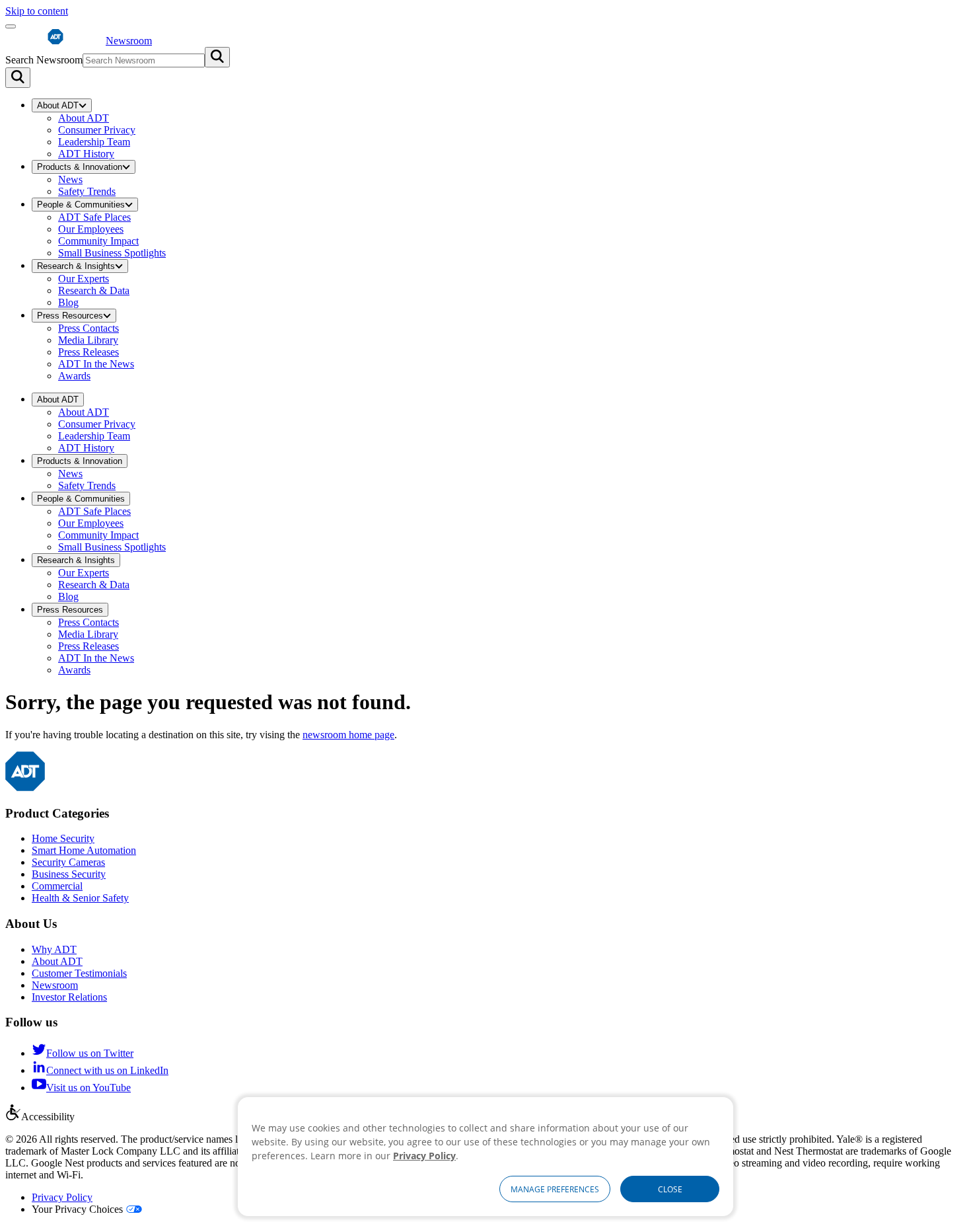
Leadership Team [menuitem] (94, 141)
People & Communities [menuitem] (81, 205)
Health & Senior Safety (80, 897)
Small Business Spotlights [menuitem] (112, 252)
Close (670, 1189)
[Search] (17, 77)
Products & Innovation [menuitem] (79, 167)
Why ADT (54, 949)
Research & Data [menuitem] (93, 290)
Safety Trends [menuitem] (87, 191)
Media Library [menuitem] (88, 340)
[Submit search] (217, 57)
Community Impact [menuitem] (98, 241)
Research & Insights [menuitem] (76, 266)
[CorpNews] (25, 787)
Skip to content (36, 11)
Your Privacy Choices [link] (77, 1209)
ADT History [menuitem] (86, 153)
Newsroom (55, 985)
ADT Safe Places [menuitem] (94, 217)
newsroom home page (348, 734)
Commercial (57, 886)
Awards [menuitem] (74, 375)
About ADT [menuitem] (58, 105)
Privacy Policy (62, 1197)
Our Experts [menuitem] (83, 278)
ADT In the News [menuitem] (96, 363)
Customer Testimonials (79, 973)
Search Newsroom (44, 59)
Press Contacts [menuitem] (88, 328)
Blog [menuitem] (68, 302)
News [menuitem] (70, 179)
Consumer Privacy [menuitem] (96, 129)
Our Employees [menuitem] (91, 229)
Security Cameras (68, 862)
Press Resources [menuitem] (70, 316)
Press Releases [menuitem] (88, 352)
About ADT (57, 961)
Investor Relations (69, 997)
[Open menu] (10, 26)
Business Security (69, 874)
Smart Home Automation (84, 850)
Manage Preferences (555, 1189)
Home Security (63, 838)
